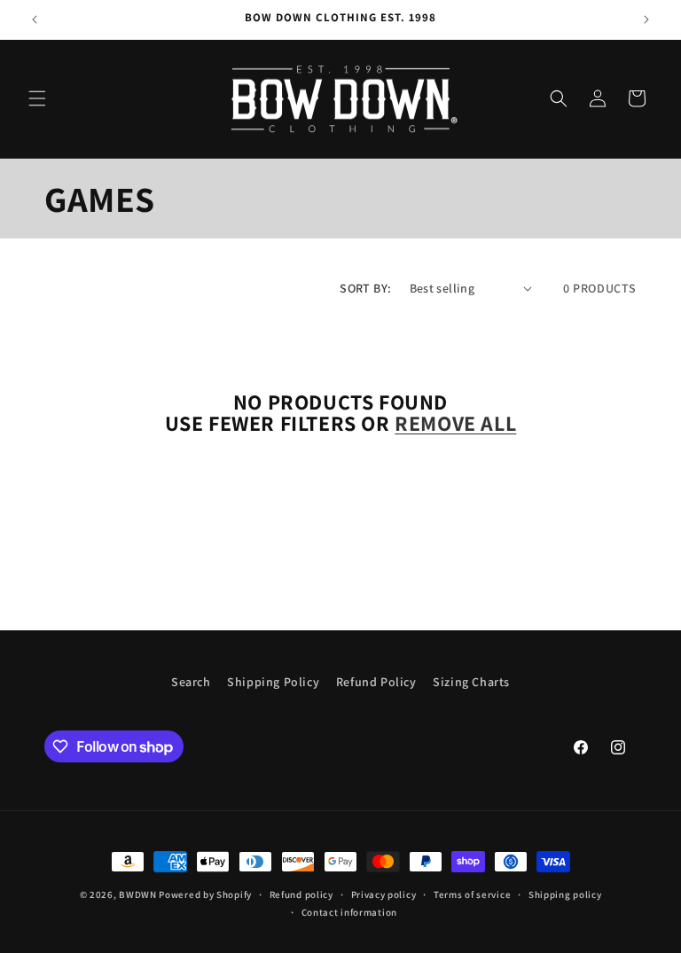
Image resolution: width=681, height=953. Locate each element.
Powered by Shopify (205, 894)
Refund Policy (376, 682)
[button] (37, 98)
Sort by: (365, 288)
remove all (455, 423)
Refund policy (301, 894)
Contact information (349, 912)
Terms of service (472, 894)
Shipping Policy (273, 682)
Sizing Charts (471, 682)
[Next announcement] (646, 19)
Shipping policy (565, 894)
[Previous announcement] (34, 19)
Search (191, 682)
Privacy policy (384, 894)
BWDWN (138, 894)
